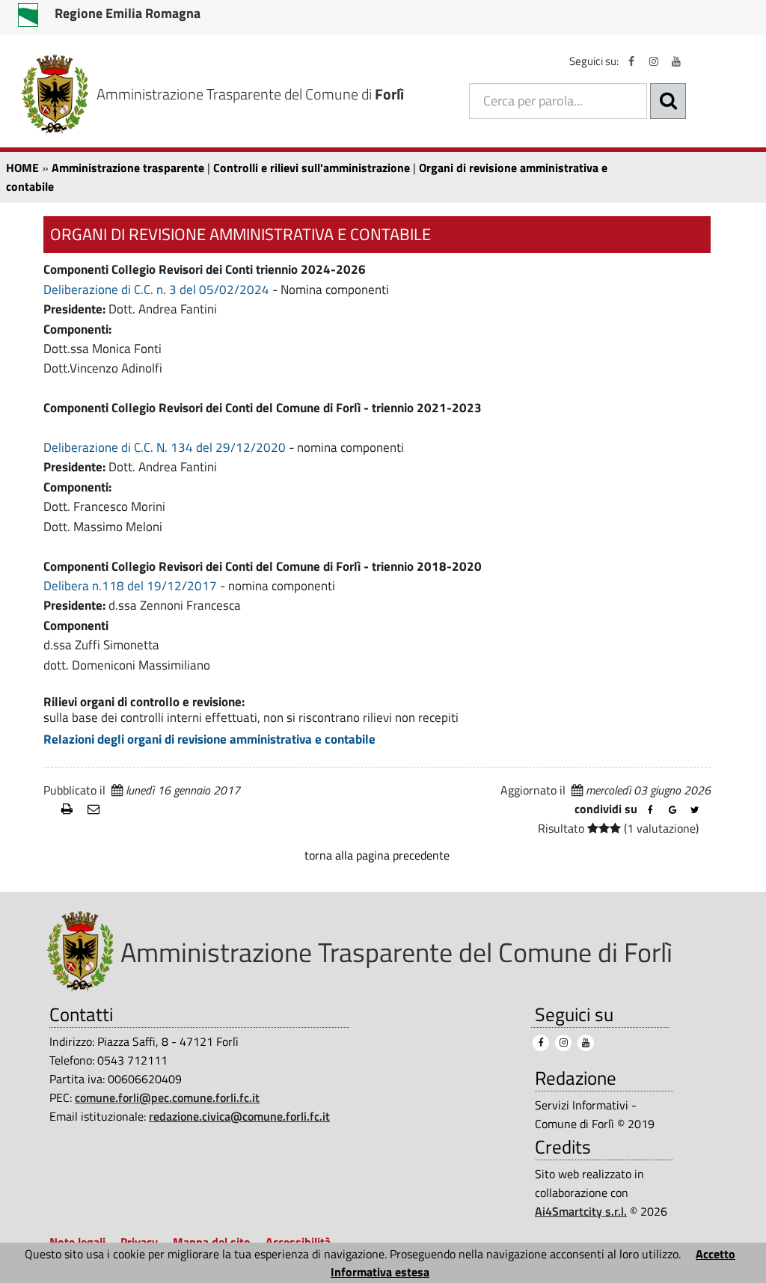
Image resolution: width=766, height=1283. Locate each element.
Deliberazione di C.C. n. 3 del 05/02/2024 (156, 289)
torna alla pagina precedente (377, 855)
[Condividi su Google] (672, 810)
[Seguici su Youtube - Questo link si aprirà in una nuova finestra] (676, 61)
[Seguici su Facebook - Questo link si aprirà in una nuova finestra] (631, 61)
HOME (22, 168)
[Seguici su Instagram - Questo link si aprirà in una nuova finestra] (654, 61)
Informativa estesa (380, 1272)
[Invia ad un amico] (95, 809)
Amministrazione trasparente (128, 168)
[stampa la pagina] (68, 809)
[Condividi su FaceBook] (650, 810)
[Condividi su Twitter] (695, 810)
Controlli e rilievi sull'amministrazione (311, 168)
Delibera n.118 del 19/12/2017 (130, 585)
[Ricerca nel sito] (668, 101)
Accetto (715, 1254)
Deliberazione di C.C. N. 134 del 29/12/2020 (164, 447)
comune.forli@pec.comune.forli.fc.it (167, 1097)
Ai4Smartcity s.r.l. (581, 1211)
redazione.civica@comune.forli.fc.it (239, 1116)
